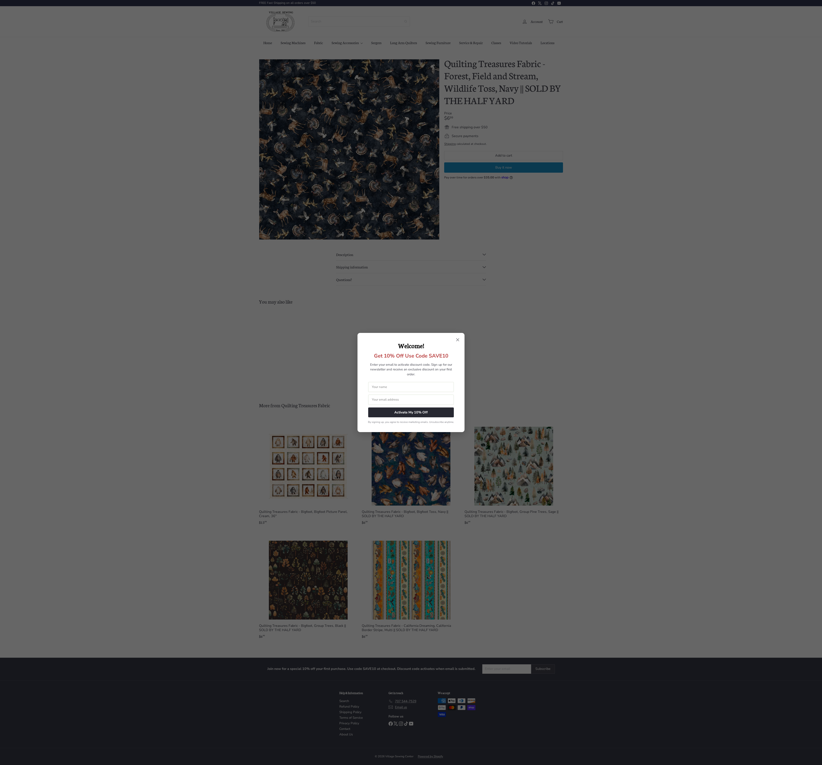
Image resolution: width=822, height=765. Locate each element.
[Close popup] (457, 340)
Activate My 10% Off (411, 412)
